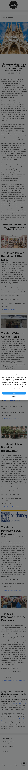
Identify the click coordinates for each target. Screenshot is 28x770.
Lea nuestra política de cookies (14, 388)
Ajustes (14, 396)
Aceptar (14, 393)
